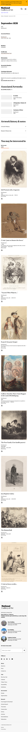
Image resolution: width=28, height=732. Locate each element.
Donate (2, 693)
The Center (3, 706)
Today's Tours (4, 682)
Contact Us (3, 671)
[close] (26, 2)
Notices (2, 727)
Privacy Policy (3, 729)
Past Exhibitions (4, 716)
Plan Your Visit (4, 677)
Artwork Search (4, 704)
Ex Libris (15, 95)
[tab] (5, 146)
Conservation (4, 709)
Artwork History (5, 126)
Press (2, 668)
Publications (3, 719)
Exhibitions (3, 687)
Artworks (6, 16)
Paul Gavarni (4, 37)
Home (2, 16)
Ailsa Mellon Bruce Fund (6, 53)
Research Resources (6, 131)
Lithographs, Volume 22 (19, 103)
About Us (3, 666)
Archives (3, 714)
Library (2, 711)
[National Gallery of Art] (14, 607)
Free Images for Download (7, 701)
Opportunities (4, 695)
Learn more (8, 4)
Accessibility (4, 684)
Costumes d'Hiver (18, 110)
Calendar (3, 679)
